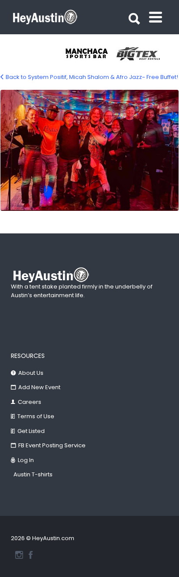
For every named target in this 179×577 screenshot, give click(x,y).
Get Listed (31, 431)
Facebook (31, 555)
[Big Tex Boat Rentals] (142, 53)
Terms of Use (35, 416)
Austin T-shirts (33, 474)
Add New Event (39, 387)
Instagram (19, 555)
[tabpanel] (90, 53)
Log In (26, 460)
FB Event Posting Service (52, 445)
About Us (30, 373)
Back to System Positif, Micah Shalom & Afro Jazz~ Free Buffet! (92, 77)
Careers (29, 402)
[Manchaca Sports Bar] (90, 53)
